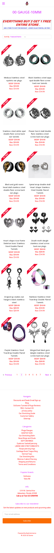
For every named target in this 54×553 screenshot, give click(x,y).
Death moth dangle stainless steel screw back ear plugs (39, 243)
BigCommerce (31, 533)
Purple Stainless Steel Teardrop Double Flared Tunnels (14, 353)
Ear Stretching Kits (27, 457)
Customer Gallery (27, 416)
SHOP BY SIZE (27, 433)
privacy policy (27, 411)
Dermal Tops (27, 454)
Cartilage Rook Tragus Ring (27, 451)
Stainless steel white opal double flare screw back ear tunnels (14, 134)
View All (27, 479)
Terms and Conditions (27, 464)
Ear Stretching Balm (27, 436)
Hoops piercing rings (27, 449)
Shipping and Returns (27, 462)
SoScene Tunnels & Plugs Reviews (27, 406)
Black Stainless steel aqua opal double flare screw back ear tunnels (39, 80)
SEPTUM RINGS (27, 441)
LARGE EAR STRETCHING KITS (27, 446)
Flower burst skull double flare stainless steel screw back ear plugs (40, 134)
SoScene (27, 476)
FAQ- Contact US (27, 408)
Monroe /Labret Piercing (27, 459)
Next (47, 375)
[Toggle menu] (3, 3)
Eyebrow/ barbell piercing (27, 443)
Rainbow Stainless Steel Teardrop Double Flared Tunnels (40, 300)
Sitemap (27, 419)
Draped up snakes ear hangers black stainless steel (14, 300)
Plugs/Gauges (27, 430)
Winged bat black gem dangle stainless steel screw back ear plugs (40, 353)
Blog (27, 403)
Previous (8, 375)
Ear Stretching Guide (27, 413)
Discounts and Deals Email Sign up (27, 400)
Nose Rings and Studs (27, 438)
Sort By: (7, 37)
